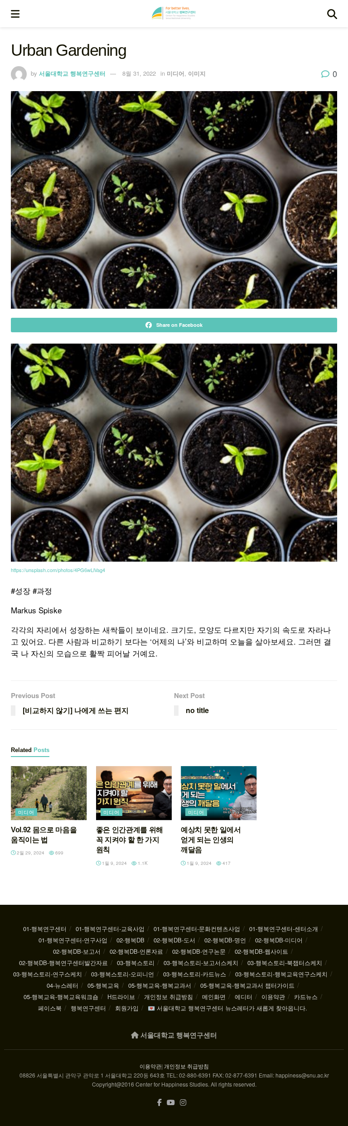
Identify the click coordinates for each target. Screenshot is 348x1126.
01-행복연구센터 (45, 928)
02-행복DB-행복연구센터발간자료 (63, 962)
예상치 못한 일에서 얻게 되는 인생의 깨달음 (211, 840)
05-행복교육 (103, 985)
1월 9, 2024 (114, 863)
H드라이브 (121, 996)
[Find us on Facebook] (159, 1102)
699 (58, 852)
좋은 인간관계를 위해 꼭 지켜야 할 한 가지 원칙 (129, 840)
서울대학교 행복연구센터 (72, 73)
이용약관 (273, 996)
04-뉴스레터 (62, 985)
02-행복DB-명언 (225, 940)
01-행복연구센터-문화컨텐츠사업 (197, 928)
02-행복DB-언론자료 (136, 951)
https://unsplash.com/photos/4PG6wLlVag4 (58, 569)
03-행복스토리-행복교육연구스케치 (281, 974)
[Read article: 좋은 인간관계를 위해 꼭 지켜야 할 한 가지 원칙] (134, 793)
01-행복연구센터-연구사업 (73, 940)
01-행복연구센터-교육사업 (110, 928)
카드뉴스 (306, 996)
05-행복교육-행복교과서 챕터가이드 (247, 985)
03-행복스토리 (136, 962)
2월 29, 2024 (29, 852)
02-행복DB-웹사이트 (261, 951)
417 (226, 863)
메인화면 (214, 996)
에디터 (243, 996)
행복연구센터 (88, 1008)
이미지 (197, 73)
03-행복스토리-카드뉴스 (194, 974)
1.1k (142, 863)
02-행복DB (130, 940)
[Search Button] (332, 13)
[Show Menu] (15, 13)
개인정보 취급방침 (168, 996)
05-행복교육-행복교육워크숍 (61, 996)
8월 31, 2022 (139, 73)
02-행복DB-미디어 (279, 940)
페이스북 (50, 1008)
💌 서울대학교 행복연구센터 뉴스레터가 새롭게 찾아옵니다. (227, 1008)
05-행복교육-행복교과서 (159, 985)
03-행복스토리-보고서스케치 (201, 962)
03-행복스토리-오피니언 (122, 974)
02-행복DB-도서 (174, 940)
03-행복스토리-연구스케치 (47, 974)
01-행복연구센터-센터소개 (283, 928)
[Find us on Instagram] (183, 1102)
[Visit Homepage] (173, 14)
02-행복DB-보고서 (77, 951)
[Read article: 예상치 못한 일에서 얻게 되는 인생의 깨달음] (219, 793)
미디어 (175, 73)
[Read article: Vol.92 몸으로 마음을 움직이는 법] (49, 793)
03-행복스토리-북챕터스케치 (284, 962)
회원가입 (127, 1008)
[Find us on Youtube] (171, 1102)
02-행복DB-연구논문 (199, 951)
